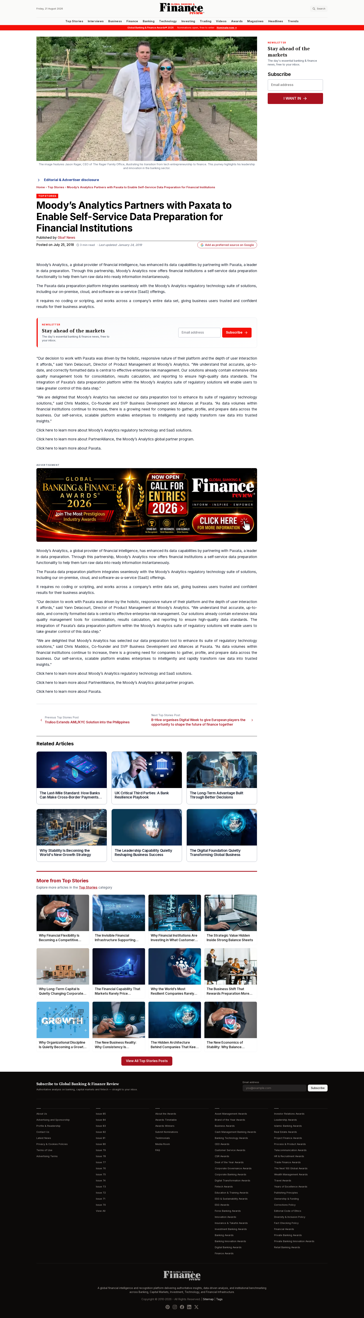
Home (40, 187)
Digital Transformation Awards (232, 1180)
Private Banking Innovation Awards (294, 1241)
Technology (168, 21)
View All (100, 1210)
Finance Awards (224, 1253)
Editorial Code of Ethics (287, 1210)
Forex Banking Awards (228, 1210)
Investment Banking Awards (231, 1229)
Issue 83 (101, 1125)
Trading (205, 21)
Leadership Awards (285, 1119)
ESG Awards (222, 1204)
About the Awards (165, 1113)
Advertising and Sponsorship (53, 1119)
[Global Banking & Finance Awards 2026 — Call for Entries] (146, 505)
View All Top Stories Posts (147, 1061)
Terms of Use (44, 1150)
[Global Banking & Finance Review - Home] (181, 8)
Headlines (275, 21)
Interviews (96, 21)
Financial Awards (284, 1229)
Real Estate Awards (285, 1132)
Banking (149, 21)
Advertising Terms (47, 1156)
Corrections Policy (285, 1204)
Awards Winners (164, 1125)
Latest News (43, 1138)
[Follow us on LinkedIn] (189, 1307)
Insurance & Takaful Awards (231, 1223)
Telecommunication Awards (290, 1150)
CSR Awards (222, 1156)
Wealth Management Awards (291, 1174)
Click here (44, 430)
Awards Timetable (166, 1119)
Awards (237, 21)
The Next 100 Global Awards (291, 1168)
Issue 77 (101, 1162)
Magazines (255, 21)
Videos (221, 21)
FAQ (157, 1150)
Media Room (162, 1144)
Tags (219, 1299)
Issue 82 (101, 1132)
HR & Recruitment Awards (289, 1156)
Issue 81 (100, 1138)
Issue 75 (101, 1174)
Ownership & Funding (286, 1198)
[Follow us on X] (196, 1307)
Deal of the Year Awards (229, 1162)
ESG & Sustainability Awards (231, 1198)
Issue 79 (101, 1150)
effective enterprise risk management (148, 370)
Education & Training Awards (231, 1192)
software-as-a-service (118, 292)
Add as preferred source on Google (229, 244)
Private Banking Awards (288, 1235)
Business (115, 21)
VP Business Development (146, 403)
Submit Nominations (166, 1132)
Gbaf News (66, 237)
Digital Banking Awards (228, 1247)
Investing (188, 21)
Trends (293, 21)
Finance (132, 21)
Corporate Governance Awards (233, 1168)
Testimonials (162, 1138)
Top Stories (74, 21)
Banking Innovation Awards (230, 1241)
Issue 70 (101, 1204)
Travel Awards (282, 1180)
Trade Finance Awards (287, 1162)
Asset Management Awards (231, 1113)
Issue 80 (101, 1144)
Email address (251, 1082)
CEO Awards (222, 1144)
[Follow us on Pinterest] (168, 1307)
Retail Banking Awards (287, 1247)
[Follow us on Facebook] (182, 1307)
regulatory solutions (205, 382)
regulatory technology (206, 286)
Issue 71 (100, 1198)
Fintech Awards (224, 1186)
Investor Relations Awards (289, 1113)
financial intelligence (120, 265)
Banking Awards (224, 1235)
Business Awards (225, 1125)
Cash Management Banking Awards (235, 1132)
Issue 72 (101, 1192)
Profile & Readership (48, 1125)
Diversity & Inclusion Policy (289, 1217)
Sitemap (208, 1299)
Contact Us (42, 1132)
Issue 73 (101, 1186)
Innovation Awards (225, 1217)
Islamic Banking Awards (288, 1125)
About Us (41, 1113)
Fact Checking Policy (286, 1223)
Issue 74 (101, 1180)
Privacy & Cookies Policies (52, 1144)
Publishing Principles (286, 1192)
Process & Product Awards (290, 1144)
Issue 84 (101, 1119)
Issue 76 (101, 1168)
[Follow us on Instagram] (175, 1307)
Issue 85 (101, 1113)
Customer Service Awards (230, 1150)
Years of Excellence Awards (290, 1186)
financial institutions (186, 271)
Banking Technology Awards (231, 1138)
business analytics (78, 307)
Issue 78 (101, 1156)
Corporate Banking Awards (230, 1174)
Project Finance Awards (288, 1138)
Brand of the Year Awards (230, 1119)
